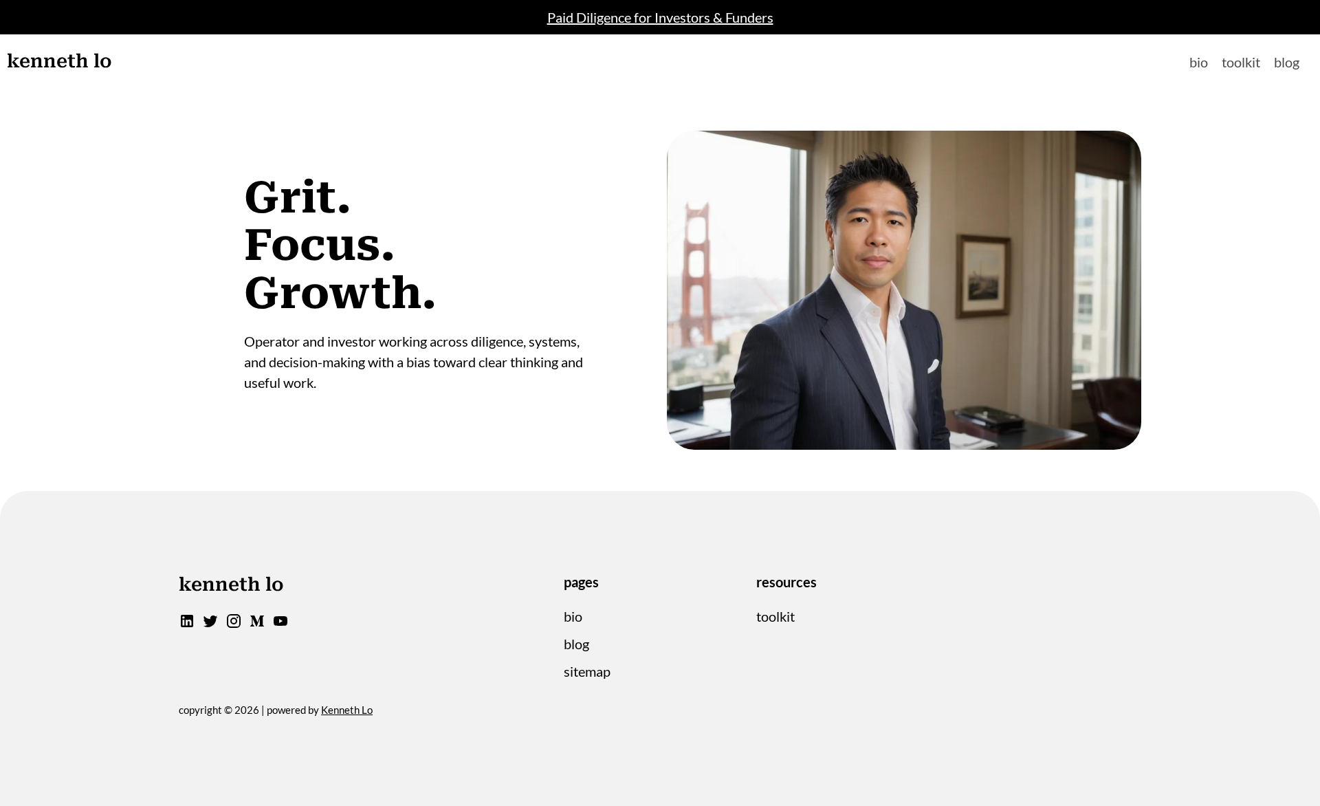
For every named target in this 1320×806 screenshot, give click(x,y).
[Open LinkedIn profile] (187, 624)
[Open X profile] (210, 624)
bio (1198, 62)
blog (1286, 62)
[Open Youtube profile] (280, 624)
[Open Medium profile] (257, 624)
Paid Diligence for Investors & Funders (660, 17)
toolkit (1241, 62)
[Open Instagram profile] (234, 624)
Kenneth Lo (347, 710)
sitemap (587, 671)
